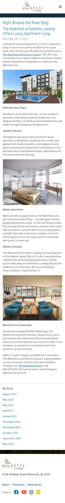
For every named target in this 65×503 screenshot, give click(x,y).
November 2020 (11, 427)
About (5, 484)
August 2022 (10, 394)
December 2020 (11, 421)
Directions (18, 484)
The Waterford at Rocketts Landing (22, 54)
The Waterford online (29, 365)
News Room (35, 484)
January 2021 (10, 416)
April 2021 (8, 410)
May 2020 (8, 444)
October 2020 (10, 432)
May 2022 (8, 399)
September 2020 (12, 438)
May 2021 (8, 405)
